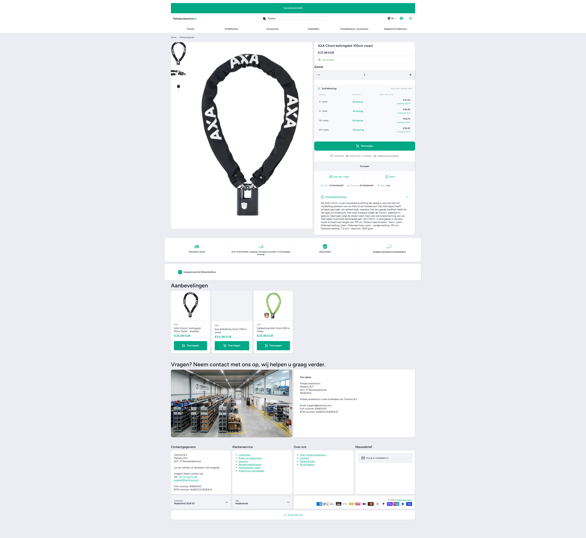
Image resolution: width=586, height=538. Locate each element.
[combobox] (293, 18)
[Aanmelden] (407, 458)
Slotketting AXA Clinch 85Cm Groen (273, 330)
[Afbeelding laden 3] (178, 88)
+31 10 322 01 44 (187, 476)
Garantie (243, 461)
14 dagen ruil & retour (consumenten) (389, 252)
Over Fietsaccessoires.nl (313, 454)
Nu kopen (364, 166)
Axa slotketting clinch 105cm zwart (231, 331)
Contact (304, 458)
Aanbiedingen (307, 461)
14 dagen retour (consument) (388, 156)
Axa (388, 185)
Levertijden (245, 454)
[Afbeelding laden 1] (178, 53)
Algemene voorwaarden (251, 470)
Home (173, 37)
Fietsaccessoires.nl (403, 500)
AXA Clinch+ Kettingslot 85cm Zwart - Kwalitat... (187, 330)
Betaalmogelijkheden (250, 464)
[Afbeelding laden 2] (178, 72)
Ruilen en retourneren (250, 458)
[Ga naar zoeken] (263, 18)
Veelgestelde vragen (250, 467)
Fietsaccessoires (187, 37)
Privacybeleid (307, 464)
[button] (410, 18)
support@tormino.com (186, 480)
